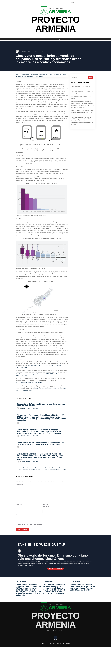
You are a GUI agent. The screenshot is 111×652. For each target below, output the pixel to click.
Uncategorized (45, 51)
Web (17, 514)
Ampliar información (55, 568)
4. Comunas (54, 39)
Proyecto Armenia (55, 24)
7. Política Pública (74, 39)
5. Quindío (60, 39)
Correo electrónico (46, 506)
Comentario (20, 484)
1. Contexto (35, 39)
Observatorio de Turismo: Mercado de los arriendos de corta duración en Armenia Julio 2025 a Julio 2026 (40, 443)
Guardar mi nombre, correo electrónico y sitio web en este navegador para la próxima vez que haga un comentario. (41, 523)
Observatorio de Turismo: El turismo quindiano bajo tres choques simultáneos (41, 405)
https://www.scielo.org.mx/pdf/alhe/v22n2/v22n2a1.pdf (30, 382)
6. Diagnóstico (66, 39)
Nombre (19, 504)
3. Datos (49, 39)
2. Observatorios (42, 39)
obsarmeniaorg (26, 51)
